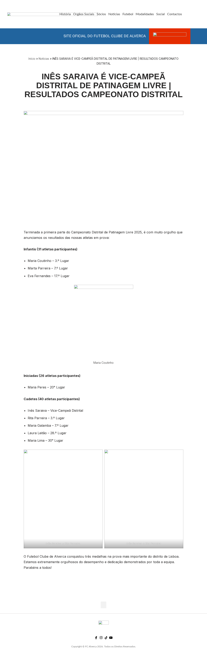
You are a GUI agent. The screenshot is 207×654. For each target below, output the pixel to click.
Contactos (174, 14)
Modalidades (145, 14)
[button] (103, 605)
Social (160, 14)
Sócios (101, 14)
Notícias (114, 14)
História (65, 14)
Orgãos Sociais (83, 14)
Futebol (128, 14)
